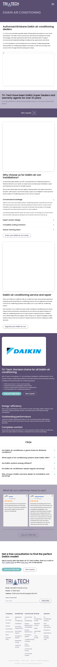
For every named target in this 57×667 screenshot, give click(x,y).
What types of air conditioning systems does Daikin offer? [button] (26, 458)
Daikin (36, 628)
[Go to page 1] (18, 529)
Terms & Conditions (14, 660)
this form (25, 562)
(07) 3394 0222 (8, 562)
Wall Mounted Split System (47, 625)
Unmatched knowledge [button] (12, 200)
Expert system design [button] (11, 220)
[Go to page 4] (49, 529)
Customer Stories (18, 646)
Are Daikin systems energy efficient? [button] (17, 463)
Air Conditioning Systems (47, 619)
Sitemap (33, 660)
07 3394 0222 (15, 591)
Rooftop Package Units (46, 637)
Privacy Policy (25, 660)
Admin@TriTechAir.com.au (18, 588)
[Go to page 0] (8, 529)
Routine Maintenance (28, 631)
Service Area (9, 632)
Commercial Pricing (28, 649)
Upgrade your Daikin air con (15, 326)
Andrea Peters (39, 496)
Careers (8, 623)
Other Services (27, 645)
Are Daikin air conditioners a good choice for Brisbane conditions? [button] (24, 451)
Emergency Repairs (18, 637)
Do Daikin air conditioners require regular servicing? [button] (23, 469)
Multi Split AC (47, 633)
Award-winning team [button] (12, 230)
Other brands (36, 637)
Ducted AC (47, 630)
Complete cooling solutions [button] (14, 225)
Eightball (46, 660)
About (7, 617)
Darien (11, 496)
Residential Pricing (18, 641)
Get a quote (26, 113)
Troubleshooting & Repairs (29, 640)
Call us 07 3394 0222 (11, 394)
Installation (18, 623)
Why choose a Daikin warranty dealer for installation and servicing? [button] (25, 475)
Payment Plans (8, 638)
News (7, 635)
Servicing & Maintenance (19, 627)
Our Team (8, 620)
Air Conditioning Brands (37, 619)
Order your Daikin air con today (17, 235)
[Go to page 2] (28, 529)
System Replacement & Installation (29, 625)
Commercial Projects (28, 654)
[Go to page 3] (39, 529)
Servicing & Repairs (18, 632)
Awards (8, 626)
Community (9, 629)
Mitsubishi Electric (37, 624)
